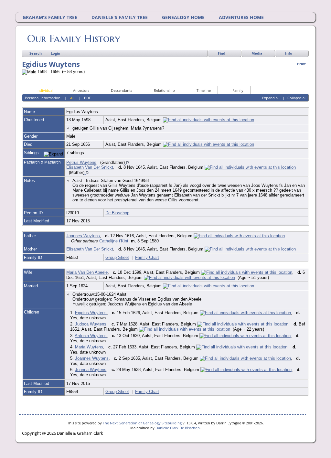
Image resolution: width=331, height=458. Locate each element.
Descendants (121, 90)
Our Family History (73, 38)
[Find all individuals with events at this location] (208, 119)
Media (256, 53)
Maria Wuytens (89, 347)
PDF (87, 97)
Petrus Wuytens (81, 162)
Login (55, 53)
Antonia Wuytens (91, 335)
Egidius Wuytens (91, 312)
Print (301, 63)
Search (35, 53)
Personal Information (42, 97)
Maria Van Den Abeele (87, 272)
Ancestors (81, 90)
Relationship (164, 90)
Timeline (204, 90)
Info (288, 53)
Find (221, 53)
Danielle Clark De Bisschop (177, 427)
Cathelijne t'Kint (113, 241)
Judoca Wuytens (90, 324)
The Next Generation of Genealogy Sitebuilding (142, 423)
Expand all (271, 97)
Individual (45, 90)
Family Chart (147, 257)
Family (237, 90)
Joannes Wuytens (83, 235)
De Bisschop (117, 212)
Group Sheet (117, 257)
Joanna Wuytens (90, 369)
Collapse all (296, 97)
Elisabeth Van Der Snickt (89, 167)
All (72, 97)
